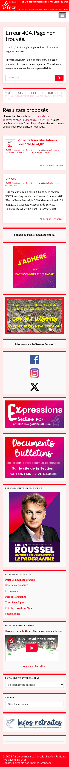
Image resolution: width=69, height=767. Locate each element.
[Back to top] (61, 746)
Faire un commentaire (53, 165)
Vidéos (10, 179)
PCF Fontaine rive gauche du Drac (21, 150)
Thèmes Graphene (40, 762)
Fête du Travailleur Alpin (19, 608)
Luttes (36, 152)
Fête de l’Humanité (15, 596)
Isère (31, 152)
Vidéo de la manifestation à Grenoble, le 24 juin (37, 142)
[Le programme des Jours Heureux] (34, 527)
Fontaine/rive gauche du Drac (16, 152)
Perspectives (45, 152)
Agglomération (54, 150)
